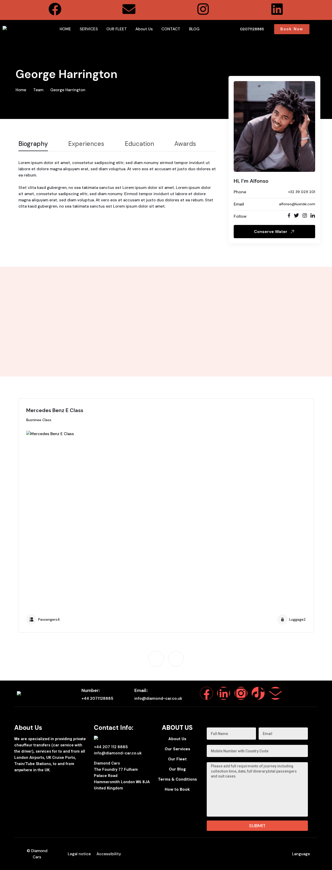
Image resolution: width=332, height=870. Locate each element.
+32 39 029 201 (301, 191)
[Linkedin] (277, 9)
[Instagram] (203, 9)
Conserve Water (270, 231)
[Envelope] (128, 9)
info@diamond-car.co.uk (158, 698)
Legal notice (79, 854)
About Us (177, 738)
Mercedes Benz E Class (54, 410)
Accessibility (108, 854)
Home (21, 90)
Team (38, 90)
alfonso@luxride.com (297, 204)
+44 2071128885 (97, 698)
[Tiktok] (258, 693)
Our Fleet (177, 759)
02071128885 (252, 29)
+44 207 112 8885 (111, 746)
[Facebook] (55, 9)
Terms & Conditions (177, 779)
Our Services (177, 749)
